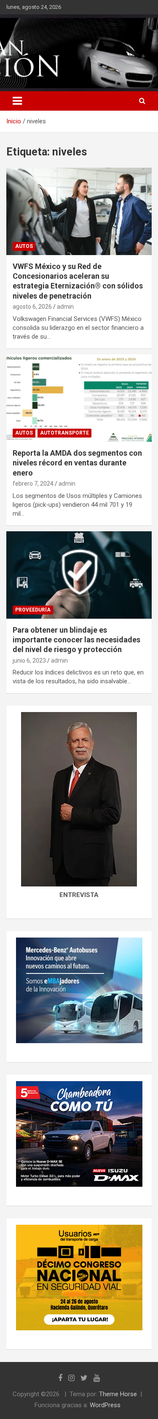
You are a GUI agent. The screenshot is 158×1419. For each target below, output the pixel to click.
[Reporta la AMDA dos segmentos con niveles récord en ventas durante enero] (79, 398)
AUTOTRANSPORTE (64, 433)
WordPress (105, 1405)
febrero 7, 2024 (33, 483)
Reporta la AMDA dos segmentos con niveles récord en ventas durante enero (77, 463)
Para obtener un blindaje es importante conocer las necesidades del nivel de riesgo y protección (76, 639)
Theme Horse (118, 1394)
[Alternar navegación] (17, 101)
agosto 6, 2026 (32, 306)
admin (65, 306)
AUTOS (24, 246)
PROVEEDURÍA (33, 610)
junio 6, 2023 (29, 660)
